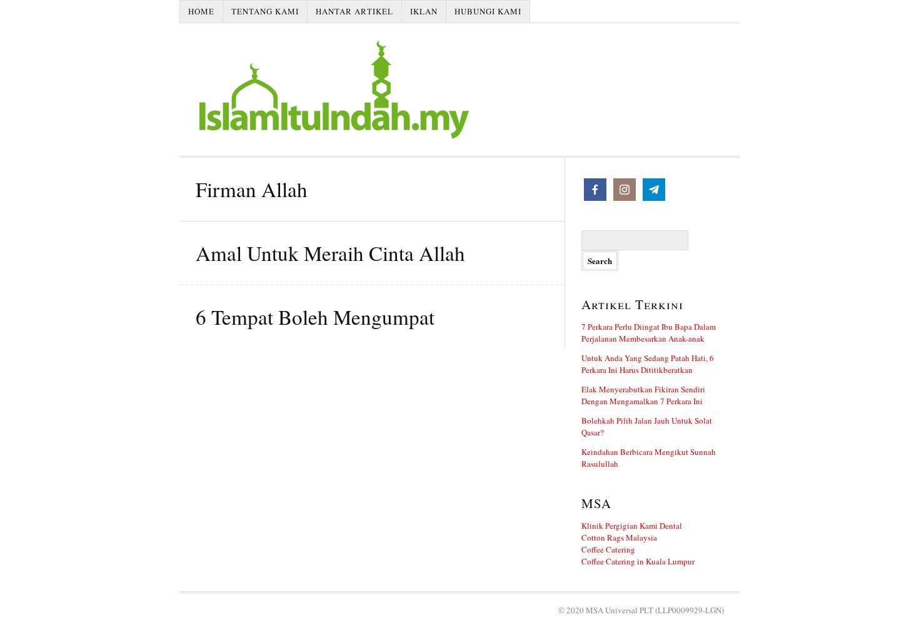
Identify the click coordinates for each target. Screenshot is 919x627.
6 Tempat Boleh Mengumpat (315, 316)
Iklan (424, 11)
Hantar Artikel (354, 11)
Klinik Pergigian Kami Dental (631, 525)
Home (201, 11)
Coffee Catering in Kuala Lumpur (638, 561)
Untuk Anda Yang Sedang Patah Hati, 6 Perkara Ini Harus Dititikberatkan (647, 363)
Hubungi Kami (487, 11)
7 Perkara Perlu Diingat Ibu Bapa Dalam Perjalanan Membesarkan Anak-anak (648, 332)
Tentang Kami (265, 11)
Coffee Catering (608, 549)
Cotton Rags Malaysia (619, 537)
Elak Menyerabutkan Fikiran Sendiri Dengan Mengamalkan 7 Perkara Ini (643, 395)
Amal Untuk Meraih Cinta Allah (330, 253)
